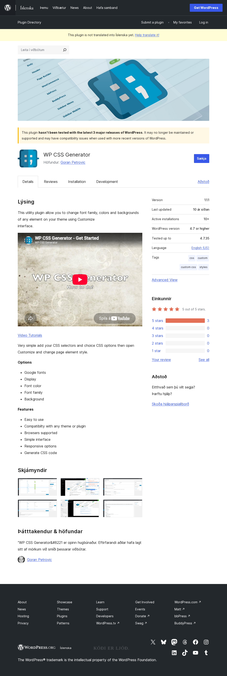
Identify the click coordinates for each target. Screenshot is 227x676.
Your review (161, 359)
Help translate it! (147, 35)
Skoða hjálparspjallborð (170, 404)
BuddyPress (185, 623)
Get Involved (144, 602)
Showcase (64, 602)
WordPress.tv (108, 623)
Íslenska (65, 648)
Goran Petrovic (73, 162)
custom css (188, 267)
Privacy (23, 623)
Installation (77, 181)
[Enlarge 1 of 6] (51, 484)
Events (140, 609)
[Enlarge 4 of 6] (51, 505)
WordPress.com (187, 602)
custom (202, 258)
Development (107, 181)
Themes (63, 609)
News (22, 609)
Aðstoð (203, 181)
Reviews (51, 181)
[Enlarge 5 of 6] (93, 505)
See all (204, 359)
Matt (179, 609)
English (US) (200, 248)
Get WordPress (206, 8)
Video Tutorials (30, 335)
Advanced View (165, 280)
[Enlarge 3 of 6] (136, 484)
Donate (142, 616)
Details (27, 181)
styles (203, 267)
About (22, 602)
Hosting (23, 616)
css (192, 258)
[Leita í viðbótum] (64, 49)
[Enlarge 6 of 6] (136, 505)
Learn (100, 602)
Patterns (63, 623)
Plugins (62, 616)
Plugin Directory (29, 22)
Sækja (201, 158)
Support (102, 609)
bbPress (182, 616)
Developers (105, 616)
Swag (141, 623)
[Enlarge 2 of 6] (93, 484)
